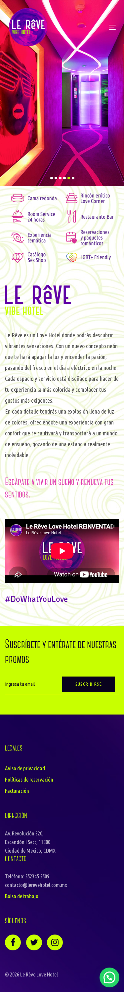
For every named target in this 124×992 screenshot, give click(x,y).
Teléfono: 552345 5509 (27, 876)
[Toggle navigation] (78, 27)
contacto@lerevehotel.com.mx (36, 885)
